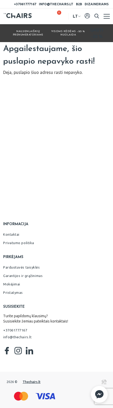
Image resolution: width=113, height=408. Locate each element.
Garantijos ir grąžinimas (23, 276)
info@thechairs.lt (56, 4)
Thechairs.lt (31, 382)
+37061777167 (25, 4)
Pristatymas (13, 292)
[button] (99, 394)
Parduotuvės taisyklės (21, 267)
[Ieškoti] (96, 16)
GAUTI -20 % (96, 33)
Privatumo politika (18, 243)
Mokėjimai (11, 284)
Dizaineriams (97, 4)
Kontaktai (11, 234)
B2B (79, 4)
